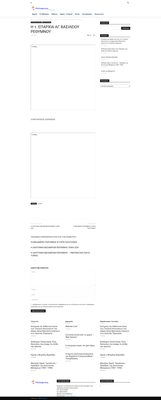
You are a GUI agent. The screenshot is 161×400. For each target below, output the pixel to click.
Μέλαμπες (44, 398)
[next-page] (35, 260)
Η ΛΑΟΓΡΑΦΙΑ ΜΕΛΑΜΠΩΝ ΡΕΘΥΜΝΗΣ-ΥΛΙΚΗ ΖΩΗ (45, 227)
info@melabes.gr (70, 395)
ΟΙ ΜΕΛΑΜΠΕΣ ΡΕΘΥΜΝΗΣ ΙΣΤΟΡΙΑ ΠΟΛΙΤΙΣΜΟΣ (84, 227)
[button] (128, 3)
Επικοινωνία (99, 14)
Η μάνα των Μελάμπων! (108, 71)
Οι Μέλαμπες (44, 14)
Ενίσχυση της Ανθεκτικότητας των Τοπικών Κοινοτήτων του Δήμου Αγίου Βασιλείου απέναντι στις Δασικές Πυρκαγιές (114, 41)
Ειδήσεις (54, 14)
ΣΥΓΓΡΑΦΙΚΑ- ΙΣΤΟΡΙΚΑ (42, 19)
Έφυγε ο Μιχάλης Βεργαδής (109, 57)
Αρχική (34, 14)
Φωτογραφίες (87, 14)
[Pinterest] (41, 39)
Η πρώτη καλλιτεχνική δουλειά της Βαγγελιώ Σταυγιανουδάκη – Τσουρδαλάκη (79, 356)
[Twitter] (37, 39)
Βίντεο (77, 14)
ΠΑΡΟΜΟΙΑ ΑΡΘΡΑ (38, 237)
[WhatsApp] (45, 39)
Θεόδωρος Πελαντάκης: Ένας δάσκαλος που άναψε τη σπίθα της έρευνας (114, 50)
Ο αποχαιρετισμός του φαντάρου (80, 345)
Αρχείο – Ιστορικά (66, 14)
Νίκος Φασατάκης (54, 19)
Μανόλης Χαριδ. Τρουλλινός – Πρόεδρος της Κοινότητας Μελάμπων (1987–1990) (114, 64)
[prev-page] (32, 260)
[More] (50, 39)
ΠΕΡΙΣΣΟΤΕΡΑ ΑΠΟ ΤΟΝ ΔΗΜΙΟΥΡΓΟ (61, 237)
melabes (40, 203)
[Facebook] (32, 39)
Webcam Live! (71, 326)
